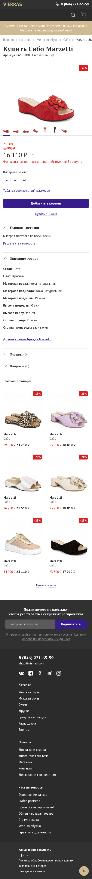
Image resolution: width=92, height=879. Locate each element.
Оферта (23, 855)
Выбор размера (29, 801)
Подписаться (71, 624)
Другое (24, 711)
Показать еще (46, 585)
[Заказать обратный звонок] (84, 871)
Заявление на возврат (32, 866)
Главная (8, 40)
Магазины (25, 762)
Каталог (25, 40)
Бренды (24, 730)
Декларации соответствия (37, 775)
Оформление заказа (33, 795)
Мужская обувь (29, 698)
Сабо (66, 40)
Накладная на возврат (33, 871)
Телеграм (39, 30)
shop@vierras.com (31, 663)
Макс (23, 30)
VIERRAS (12, 4)
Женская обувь (47, 40)
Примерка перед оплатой (37, 807)
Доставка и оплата (32, 750)
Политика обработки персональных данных (46, 860)
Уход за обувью (30, 826)
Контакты (25, 768)
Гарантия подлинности (35, 832)
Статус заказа (29, 820)
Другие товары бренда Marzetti (27, 339)
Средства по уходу (32, 717)
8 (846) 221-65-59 (74, 4)
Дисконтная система (34, 756)
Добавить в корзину (46, 203)
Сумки (23, 705)
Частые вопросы (31, 787)
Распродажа (27, 723)
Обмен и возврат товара (36, 813)
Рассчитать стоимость (19, 243)
